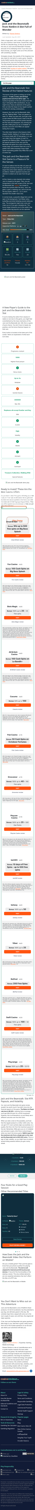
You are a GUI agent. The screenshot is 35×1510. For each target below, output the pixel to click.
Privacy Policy (22, 1395)
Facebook (19, 1386)
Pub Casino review (17, 750)
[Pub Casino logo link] (17, 727)
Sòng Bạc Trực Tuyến (25, 1438)
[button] (17, 83)
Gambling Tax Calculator (9, 1425)
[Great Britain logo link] (17, 514)
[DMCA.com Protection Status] (28, 1453)
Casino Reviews (6, 8)
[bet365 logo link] (17, 853)
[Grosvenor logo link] (17, 770)
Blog (19, 1423)
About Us (4, 1395)
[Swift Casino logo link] (17, 1010)
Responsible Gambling (25, 1401)
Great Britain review (17, 540)
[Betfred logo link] (17, 972)
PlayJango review (17, 1074)
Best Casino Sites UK (24, 1426)
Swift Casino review (17, 1033)
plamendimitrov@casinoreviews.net (18, 1371)
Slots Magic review (18, 622)
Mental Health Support (25, 1411)
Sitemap (20, 1414)
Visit (17, 536)
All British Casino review (17, 670)
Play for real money (17, 1245)
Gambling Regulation (8, 1429)
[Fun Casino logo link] (17, 557)
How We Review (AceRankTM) (6, 1399)
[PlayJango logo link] (17, 1054)
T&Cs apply (18, 888)
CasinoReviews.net (8, 1450)
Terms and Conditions (25, 1398)
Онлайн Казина (23, 1441)
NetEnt (14, 8)
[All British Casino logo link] (17, 645)
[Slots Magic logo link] (17, 599)
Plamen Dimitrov (15, 33)
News (19, 1420)
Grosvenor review (17, 792)
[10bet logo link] (17, 936)
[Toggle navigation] (31, 2)
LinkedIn (31, 1371)
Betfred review (17, 992)
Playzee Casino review (17, 833)
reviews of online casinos (19, 68)
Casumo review (17, 709)
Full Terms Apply (27, 928)
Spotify (27, 1386)
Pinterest (10, 1386)
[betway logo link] (17, 897)
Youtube (14, 1386)
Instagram (23, 1386)
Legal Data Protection (25, 1405)
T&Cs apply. (21, 800)
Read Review (17, 1239)
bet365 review (17, 878)
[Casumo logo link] (17, 689)
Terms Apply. (25, 845)
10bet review (17, 956)
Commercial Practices (25, 1408)
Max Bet (22, 1176)
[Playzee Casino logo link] (17, 808)
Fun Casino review (17, 580)
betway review (17, 917)
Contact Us (4, 1409)
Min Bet (12, 1176)
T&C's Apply (26, 719)
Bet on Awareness (7, 1420)
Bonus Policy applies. (21, 637)
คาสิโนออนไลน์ (22, 1434)
